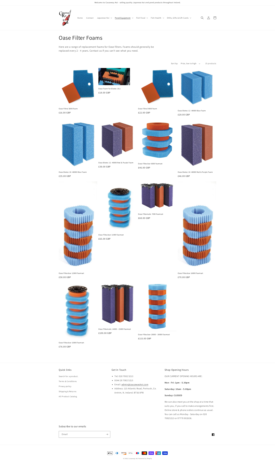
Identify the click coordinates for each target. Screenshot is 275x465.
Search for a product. (68, 376)
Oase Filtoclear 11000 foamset (111, 235)
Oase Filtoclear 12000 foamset (71, 273)
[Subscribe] (107, 434)
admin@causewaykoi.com (134, 384)
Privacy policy (65, 386)
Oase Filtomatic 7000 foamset (150, 214)
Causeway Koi (133, 458)
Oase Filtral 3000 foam (68, 109)
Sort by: (174, 63)
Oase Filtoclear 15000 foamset (71, 343)
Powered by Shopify (145, 458)
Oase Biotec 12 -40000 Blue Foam (192, 111)
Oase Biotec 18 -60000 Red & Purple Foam (195, 172)
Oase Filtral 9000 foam (147, 109)
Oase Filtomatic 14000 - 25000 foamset (114, 329)
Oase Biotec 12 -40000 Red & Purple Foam (115, 163)
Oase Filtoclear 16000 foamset (190, 273)
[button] (104, 18)
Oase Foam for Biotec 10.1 (109, 89)
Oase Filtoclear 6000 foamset (150, 164)
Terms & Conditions (68, 381)
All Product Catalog (68, 396)
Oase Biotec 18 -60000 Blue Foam (73, 172)
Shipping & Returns (67, 391)
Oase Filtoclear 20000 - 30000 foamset (154, 334)
